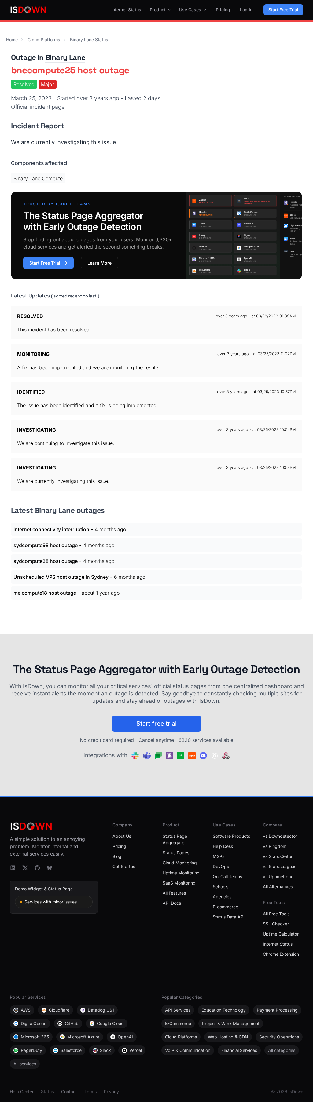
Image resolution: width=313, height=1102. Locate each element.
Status (47, 1091)
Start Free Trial (283, 9)
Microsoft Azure (83, 1036)
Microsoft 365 (35, 1036)
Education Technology (223, 1010)
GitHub (72, 1023)
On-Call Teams (227, 876)
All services (24, 1063)
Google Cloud (110, 1023)
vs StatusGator (278, 856)
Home (12, 39)
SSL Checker (276, 923)
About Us (121, 836)
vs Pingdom (274, 846)
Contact (69, 1091)
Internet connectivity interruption (51, 529)
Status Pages (176, 852)
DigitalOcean (33, 1023)
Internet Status (126, 9)
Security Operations (279, 1036)
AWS (26, 1010)
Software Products (231, 836)
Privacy (111, 1091)
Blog (116, 856)
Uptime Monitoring (181, 872)
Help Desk (223, 846)
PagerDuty (31, 1050)
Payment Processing (277, 1010)
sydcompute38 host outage (45, 561)
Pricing (223, 9)
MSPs (218, 856)
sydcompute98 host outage (45, 545)
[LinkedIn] (13, 868)
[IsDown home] (28, 9)
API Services (177, 1010)
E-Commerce (178, 1023)
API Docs (172, 903)
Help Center (22, 1091)
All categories (281, 1050)
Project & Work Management (231, 1023)
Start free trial (156, 723)
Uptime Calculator (281, 933)
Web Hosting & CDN (228, 1036)
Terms (90, 1091)
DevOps (221, 866)
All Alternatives (278, 886)
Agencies (222, 896)
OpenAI (125, 1036)
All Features (174, 893)
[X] (25, 868)
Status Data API (229, 916)
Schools (220, 886)
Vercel (135, 1050)
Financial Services (239, 1050)
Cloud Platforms (44, 39)
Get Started (124, 866)
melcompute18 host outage (44, 593)
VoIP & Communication (187, 1050)
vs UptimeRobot (279, 876)
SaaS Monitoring (179, 882)
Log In (246, 9)
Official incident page (37, 107)
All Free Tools (276, 913)
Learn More (99, 262)
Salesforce (71, 1050)
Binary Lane (65, 57)
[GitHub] (37, 868)
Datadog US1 (101, 1010)
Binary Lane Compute (38, 178)
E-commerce (225, 906)
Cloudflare (59, 1010)
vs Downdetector (280, 836)
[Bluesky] (49, 868)
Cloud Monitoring (180, 862)
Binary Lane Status (89, 39)
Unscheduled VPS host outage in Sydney (61, 577)
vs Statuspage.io (279, 866)
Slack (105, 1050)
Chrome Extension (281, 954)
